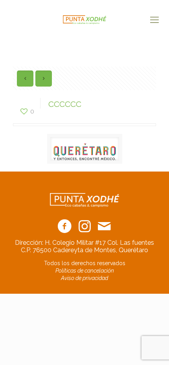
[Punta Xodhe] (84, 19)
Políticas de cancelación (84, 270)
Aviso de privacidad (84, 278)
